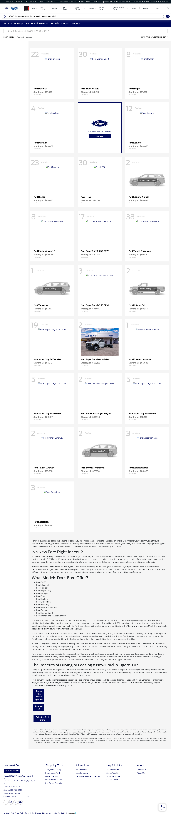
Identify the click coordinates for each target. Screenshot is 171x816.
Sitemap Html (47, 813)
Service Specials (112, 780)
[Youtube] (20, 802)
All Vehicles (82, 765)
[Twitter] (15, 802)
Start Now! (99, 136)
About (140, 765)
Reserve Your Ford (52, 773)
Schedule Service (113, 776)
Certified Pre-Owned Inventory (88, 776)
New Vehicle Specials (53, 780)
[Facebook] (5, 802)
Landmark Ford (8, 813)
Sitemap (38, 813)
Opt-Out (64, 813)
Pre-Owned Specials (53, 783)
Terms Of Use (29, 813)
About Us (140, 773)
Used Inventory (82, 773)
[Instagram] (10, 802)
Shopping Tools (54, 765)
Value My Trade (112, 770)
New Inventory (81, 770)
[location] (79, 1)
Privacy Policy (19, 813)
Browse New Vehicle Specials (39, 695)
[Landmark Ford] (14, 8)
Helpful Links (114, 765)
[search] (168, 8)
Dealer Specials (51, 776)
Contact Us (39, 707)
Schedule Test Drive (42, 718)
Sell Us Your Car (112, 773)
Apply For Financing (53, 770)
